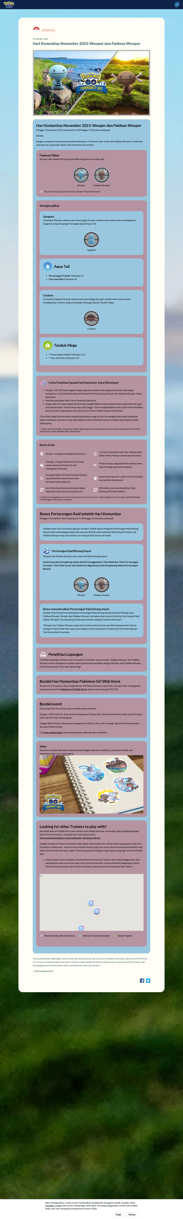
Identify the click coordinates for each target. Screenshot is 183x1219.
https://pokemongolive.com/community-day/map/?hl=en (70, 838)
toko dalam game (53, 732)
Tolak (118, 1214)
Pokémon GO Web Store (74, 689)
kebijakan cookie (53, 1205)
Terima (131, 1214)
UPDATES (48, 30)
